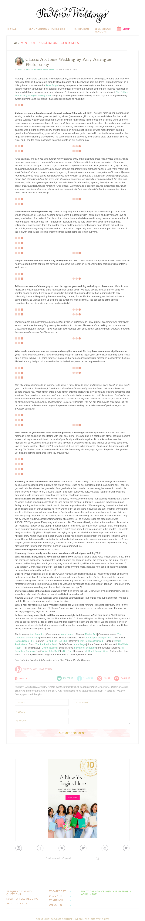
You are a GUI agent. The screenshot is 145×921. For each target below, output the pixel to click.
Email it (125, 678)
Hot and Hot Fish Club (56, 641)
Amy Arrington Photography (37, 95)
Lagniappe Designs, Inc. (98, 637)
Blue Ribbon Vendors (103, 30)
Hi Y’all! (11, 29)
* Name (20, 702)
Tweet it (21, 198)
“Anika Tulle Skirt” (51, 651)
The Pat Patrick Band (46, 644)
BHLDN (67, 651)
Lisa (20, 69)
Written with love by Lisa (37, 669)
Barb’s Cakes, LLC (24, 641)
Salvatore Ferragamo (85, 647)
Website (21, 721)
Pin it (20, 201)
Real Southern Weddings (40, 69)
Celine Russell (49, 647)
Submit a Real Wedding (22, 899)
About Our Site (16, 903)
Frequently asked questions (19, 893)
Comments (22, 678)
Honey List (57, 29)
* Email (20, 712)
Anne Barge (52, 85)
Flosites (104, 919)
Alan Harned (67, 634)
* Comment (81, 702)
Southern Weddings (72, 15)
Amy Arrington (37, 634)
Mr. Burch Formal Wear (96, 651)
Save (20, 462)
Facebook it (23, 239)
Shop (126, 29)
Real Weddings (39, 29)
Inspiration (80, 29)
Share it (88, 678)
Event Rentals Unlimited (90, 641)
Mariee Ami (91, 634)
